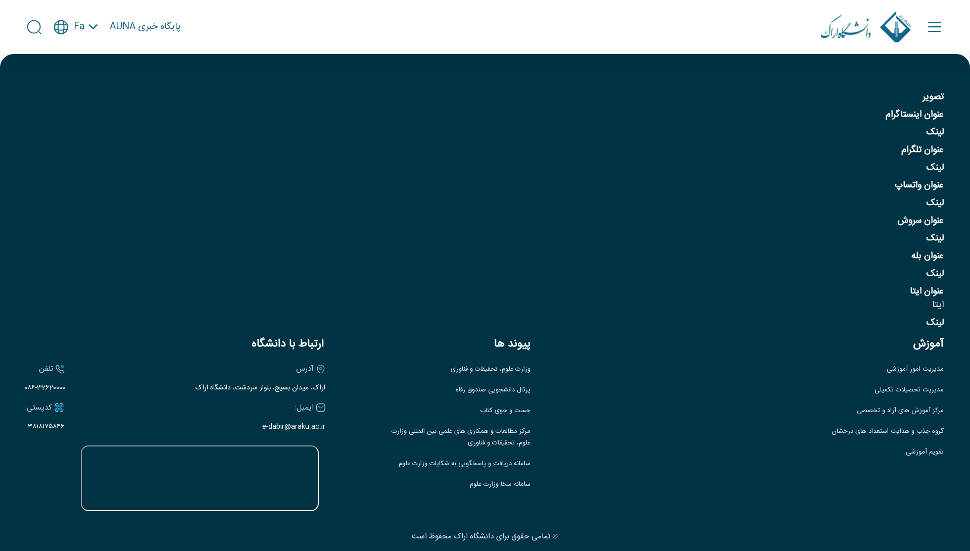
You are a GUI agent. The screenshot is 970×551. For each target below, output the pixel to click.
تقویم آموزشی (925, 452)
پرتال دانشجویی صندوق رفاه (493, 390)
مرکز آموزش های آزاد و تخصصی (900, 411)
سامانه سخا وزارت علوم (500, 484)
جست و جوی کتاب (505, 411)
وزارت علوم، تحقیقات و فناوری (490, 369)
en (76, 57)
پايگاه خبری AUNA (145, 27)
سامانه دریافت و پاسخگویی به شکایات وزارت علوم (464, 464)
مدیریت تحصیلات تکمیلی (909, 390)
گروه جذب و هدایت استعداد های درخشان (888, 431)
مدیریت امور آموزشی (915, 369)
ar (76, 75)
